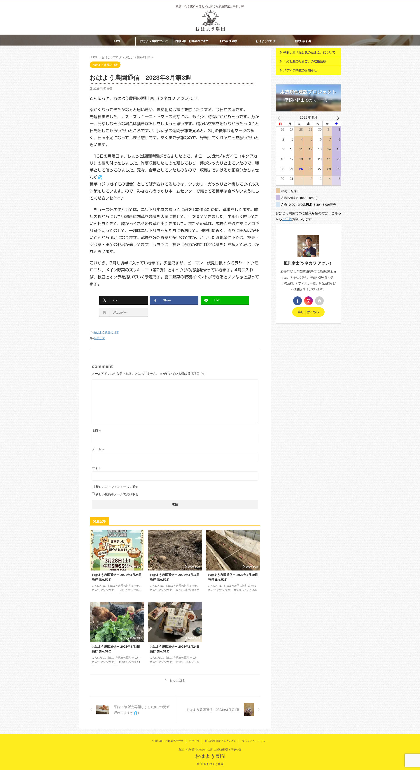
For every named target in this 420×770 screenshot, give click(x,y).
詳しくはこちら (308, 312)
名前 (96, 430)
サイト (96, 468)
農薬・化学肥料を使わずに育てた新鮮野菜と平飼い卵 (210, 749)
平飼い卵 (99, 338)
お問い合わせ (303, 41)
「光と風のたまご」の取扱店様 (304, 61)
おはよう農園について (154, 41)
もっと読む (177, 680)
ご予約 (287, 218)
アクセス (194, 741)
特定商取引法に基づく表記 (220, 741)
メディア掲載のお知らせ (300, 70)
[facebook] (297, 300)
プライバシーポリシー (255, 741)
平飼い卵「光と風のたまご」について (309, 52)
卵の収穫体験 (228, 41)
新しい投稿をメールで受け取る (117, 494)
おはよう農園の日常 (106, 332)
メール (98, 449)
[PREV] (280, 117)
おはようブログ (266, 41)
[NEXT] (337, 117)
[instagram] (308, 300)
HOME (117, 41)
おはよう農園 (210, 755)
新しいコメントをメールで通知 (117, 486)
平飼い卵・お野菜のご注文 (191, 41)
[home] (319, 300)
